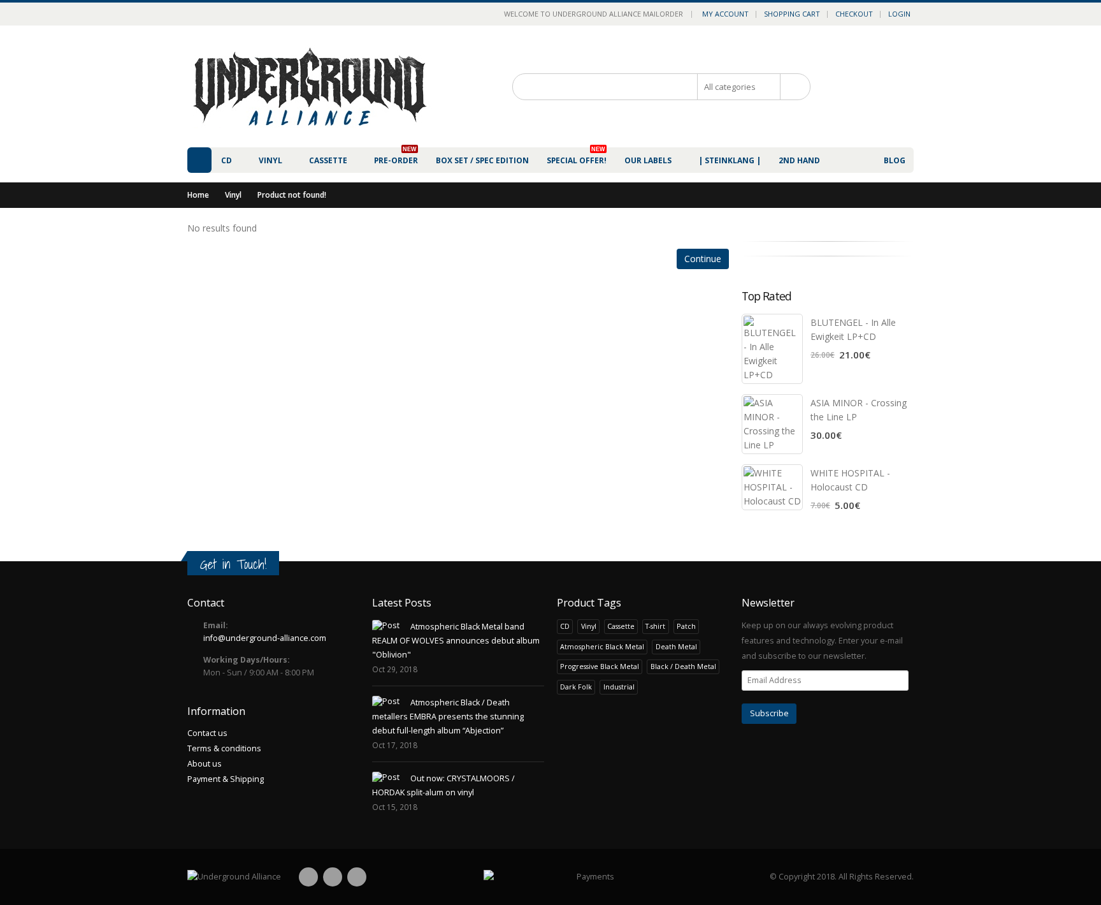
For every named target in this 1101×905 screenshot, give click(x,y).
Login (899, 13)
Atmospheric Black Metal (602, 646)
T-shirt (655, 626)
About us (204, 763)
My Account (725, 13)
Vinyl (233, 194)
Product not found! (291, 194)
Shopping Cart (792, 13)
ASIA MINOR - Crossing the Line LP (858, 410)
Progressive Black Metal (599, 666)
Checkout (854, 13)
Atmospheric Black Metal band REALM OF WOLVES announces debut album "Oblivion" (456, 640)
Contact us (207, 733)
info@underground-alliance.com (264, 638)
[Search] (795, 86)
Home (198, 194)
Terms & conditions (224, 748)
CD (565, 626)
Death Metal (676, 646)
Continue (702, 259)
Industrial (619, 686)
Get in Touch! (233, 564)
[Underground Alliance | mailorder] (234, 877)
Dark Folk (576, 686)
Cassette (621, 626)
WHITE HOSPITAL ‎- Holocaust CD (850, 480)
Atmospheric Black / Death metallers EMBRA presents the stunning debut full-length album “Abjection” (448, 716)
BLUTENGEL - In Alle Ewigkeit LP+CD (853, 329)
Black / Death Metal (683, 666)
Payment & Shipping (225, 779)
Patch (686, 626)
